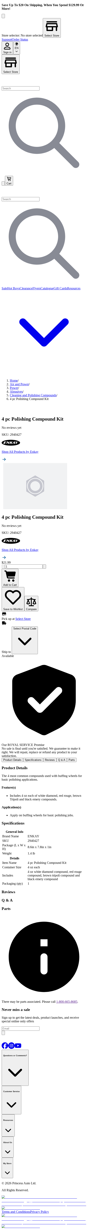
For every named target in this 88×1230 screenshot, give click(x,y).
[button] (44, 191)
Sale (4, 288)
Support (7, 39)
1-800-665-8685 (66, 1001)
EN (16, 48)
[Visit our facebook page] (5, 1047)
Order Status (20, 39)
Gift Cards (60, 288)
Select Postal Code (24, 628)
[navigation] (44, 39)
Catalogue (47, 288)
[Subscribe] (3, 1033)
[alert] (44, 708)
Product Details (12, 759)
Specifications (33, 759)
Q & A (61, 759)
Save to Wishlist (13, 609)
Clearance (26, 288)
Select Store (10, 71)
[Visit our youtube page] (18, 1047)
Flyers (37, 288)
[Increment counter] (44, 566)
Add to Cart (10, 584)
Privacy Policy (39, 1211)
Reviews (50, 759)
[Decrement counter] (3, 566)
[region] (44, 28)
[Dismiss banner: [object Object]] (3, 16)
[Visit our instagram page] (11, 1047)
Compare (31, 609)
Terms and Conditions (16, 1211)
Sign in (7, 52)
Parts (72, 759)
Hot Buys (13, 288)
